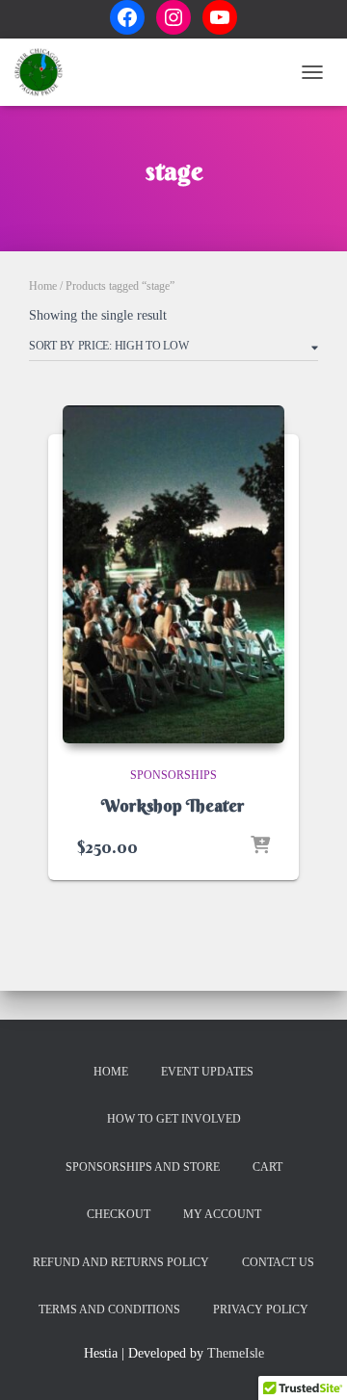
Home (43, 286)
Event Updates (207, 1071)
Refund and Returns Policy (121, 1262)
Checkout (118, 1214)
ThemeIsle (235, 1353)
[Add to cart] (260, 846)
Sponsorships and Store (143, 1167)
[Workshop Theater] (173, 573)
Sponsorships (173, 775)
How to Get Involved (174, 1119)
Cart (267, 1167)
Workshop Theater (173, 805)
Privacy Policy (260, 1309)
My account (222, 1214)
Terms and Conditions (109, 1309)
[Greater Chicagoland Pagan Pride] (45, 72)
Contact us (278, 1262)
